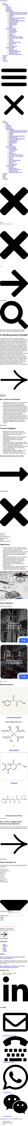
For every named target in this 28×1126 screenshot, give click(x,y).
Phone (1, 874)
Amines (11, 39)
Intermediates (9, 10)
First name (2, 869)
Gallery (4, 57)
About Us (5, 55)
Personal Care (12, 35)
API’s (7, 5)
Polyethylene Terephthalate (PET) (17, 20)
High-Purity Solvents (11, 28)
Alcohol (11, 34)
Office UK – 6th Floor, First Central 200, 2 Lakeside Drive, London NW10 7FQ (12, 957)
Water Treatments (13, 46)
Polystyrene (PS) (13, 23)
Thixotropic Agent (13, 53)
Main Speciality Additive (15, 51)
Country (2, 878)
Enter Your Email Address (6, 929)
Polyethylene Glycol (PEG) (14, 815)
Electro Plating (12, 30)
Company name (4, 870)
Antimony (11, 15)
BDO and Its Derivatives (15, 42)
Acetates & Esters (13, 31)
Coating (11, 16)
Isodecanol (14, 783)
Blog (4, 58)
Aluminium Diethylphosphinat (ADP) (18, 14)
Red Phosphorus (13, 24)
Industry (2, 880)
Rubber (10, 26)
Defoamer (11, 48)
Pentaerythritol (14, 750)
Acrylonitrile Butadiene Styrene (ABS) (18, 12)
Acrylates (11, 40)
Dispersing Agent (13, 50)
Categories (5, 4)
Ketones (11, 44)
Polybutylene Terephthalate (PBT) (17, 18)
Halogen (11, 27)
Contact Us (5, 61)
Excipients (8, 8)
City (1, 875)
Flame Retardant (10, 11)
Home (4, 3)
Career (4, 59)
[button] (14, 91)
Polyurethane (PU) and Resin (16, 36)
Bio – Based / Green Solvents (16, 38)
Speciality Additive (10, 47)
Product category (4, 881)
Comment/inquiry (4, 915)
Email (1, 872)
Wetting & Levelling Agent (15, 54)
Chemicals (8, 7)
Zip (1, 877)
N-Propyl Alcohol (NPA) (14, 717)
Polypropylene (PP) (13, 22)
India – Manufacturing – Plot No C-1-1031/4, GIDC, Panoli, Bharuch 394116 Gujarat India (12, 966)
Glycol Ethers (12, 32)
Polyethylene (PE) (13, 19)
